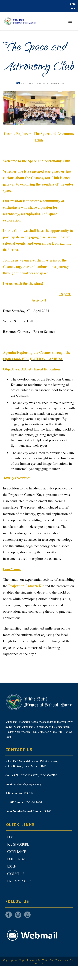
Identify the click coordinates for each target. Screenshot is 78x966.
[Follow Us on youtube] (27, 915)
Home (17, 83)
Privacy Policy (19, 881)
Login (11, 866)
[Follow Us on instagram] (18, 915)
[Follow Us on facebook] (8, 915)
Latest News (16, 859)
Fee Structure (18, 844)
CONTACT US (15, 874)
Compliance (16, 851)
